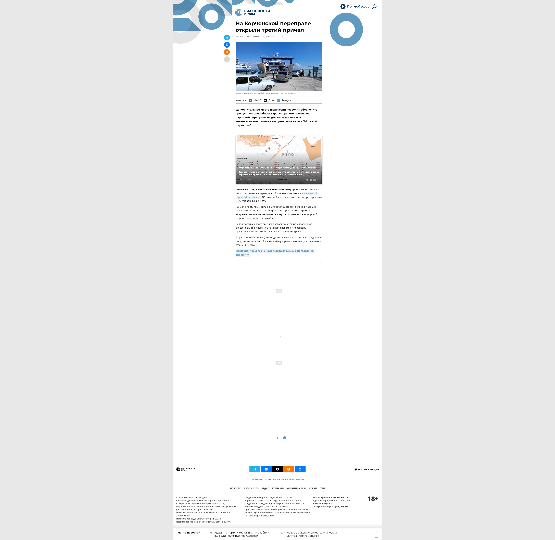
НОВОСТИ (235, 488)
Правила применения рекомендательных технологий (203, 522)
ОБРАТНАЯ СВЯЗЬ (296, 488)
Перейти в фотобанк (287, 93)
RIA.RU (313, 488)
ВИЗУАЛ (300, 479)
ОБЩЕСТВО (270, 479)
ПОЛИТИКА (256, 479)
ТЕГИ (322, 488)
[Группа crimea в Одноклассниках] (288, 469)
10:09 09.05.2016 (242, 37)
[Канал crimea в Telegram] (254, 469)
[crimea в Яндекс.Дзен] (277, 469)
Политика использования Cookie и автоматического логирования (203, 514)
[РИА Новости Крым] (252, 12)
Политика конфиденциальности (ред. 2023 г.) (199, 519)
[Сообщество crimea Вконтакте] (266, 469)
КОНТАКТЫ (278, 488)
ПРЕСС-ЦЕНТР (251, 488)
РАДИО (265, 488)
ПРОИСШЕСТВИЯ (286, 479)
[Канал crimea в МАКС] (300, 469)
